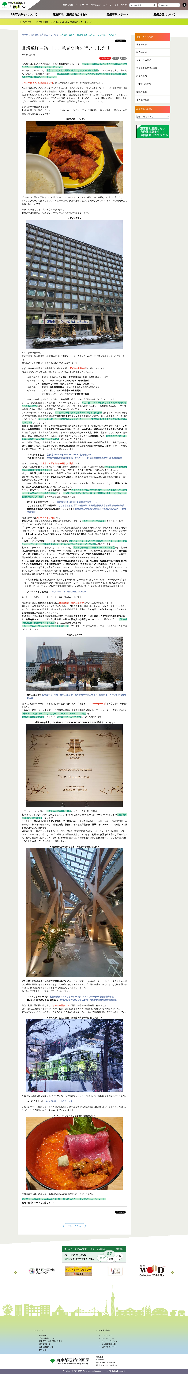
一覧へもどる (74, 1226)
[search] (154, 5)
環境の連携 (141, 92)
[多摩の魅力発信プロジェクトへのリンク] (41, 1271)
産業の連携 (141, 44)
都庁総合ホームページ (101, 5)
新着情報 (42, 1335)
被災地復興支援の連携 (146, 68)
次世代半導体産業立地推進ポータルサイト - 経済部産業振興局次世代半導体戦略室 (84, 458)
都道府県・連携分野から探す (70, 14)
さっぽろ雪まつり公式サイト (59, 1101)
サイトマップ (82, 5)
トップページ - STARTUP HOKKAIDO (68, 592)
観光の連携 (141, 52)
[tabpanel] (41, 1271)
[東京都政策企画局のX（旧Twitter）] (184, 5)
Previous (15, 1272)
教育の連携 (141, 76)
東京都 (123, 58)
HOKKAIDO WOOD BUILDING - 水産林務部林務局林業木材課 (88, 1000)
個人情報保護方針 (109, 1344)
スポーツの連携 (143, 60)
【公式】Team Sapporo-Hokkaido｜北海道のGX (68, 454)
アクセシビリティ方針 (110, 1341)
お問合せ (42, 1350)
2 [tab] (96, 1279)
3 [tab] (101, 1279)
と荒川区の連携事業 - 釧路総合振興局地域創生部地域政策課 (91, 505)
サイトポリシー (108, 1338)
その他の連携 (42, 21)
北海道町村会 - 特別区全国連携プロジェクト (76, 502)
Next (172, 1272)
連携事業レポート (118, 14)
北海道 (115, 58)
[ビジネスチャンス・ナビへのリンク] (152, 1271)
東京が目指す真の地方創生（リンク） (40, 34)
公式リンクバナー (109, 1347)
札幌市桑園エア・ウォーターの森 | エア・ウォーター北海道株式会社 (82, 996)
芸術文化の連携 (143, 84)
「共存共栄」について (23, 14)
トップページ (26, 21)
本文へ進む (68, 5)
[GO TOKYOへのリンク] (115, 1271)
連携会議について (46, 1347)
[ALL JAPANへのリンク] (78, 1271)
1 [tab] (92, 1279)
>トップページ (39, 1330)
